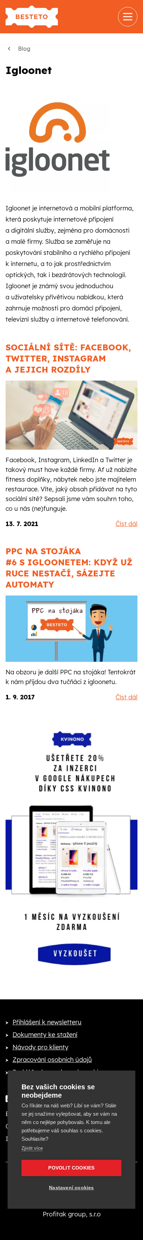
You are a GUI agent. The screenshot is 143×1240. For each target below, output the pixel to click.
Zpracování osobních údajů (52, 1060)
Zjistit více (32, 1148)
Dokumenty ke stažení (44, 1035)
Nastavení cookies (71, 1187)
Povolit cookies (71, 1168)
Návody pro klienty (40, 1047)
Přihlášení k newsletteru (47, 1022)
